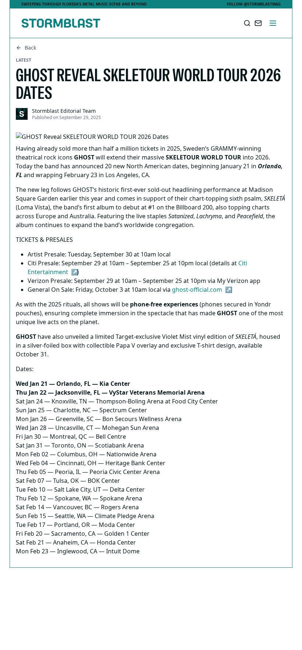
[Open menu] (273, 23)
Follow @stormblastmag (254, 4)
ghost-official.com (197, 290)
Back (30, 47)
